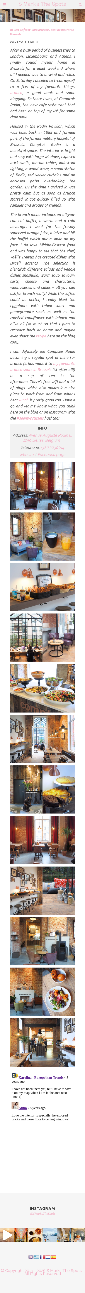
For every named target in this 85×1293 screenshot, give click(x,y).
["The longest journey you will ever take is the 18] (49, 1235)
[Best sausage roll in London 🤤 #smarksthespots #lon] (78, 1235)
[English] (31, 1256)
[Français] (42, 1256)
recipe (41, 336)
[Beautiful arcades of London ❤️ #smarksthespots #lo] (21, 1235)
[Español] (54, 1256)
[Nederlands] (48, 1256)
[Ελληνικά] (37, 1256)
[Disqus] (42, 1124)
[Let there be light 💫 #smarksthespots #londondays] (64, 1235)
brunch (16, 92)
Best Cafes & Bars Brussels (31, 30)
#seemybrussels (30, 418)
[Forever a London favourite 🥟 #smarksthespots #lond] (35, 1235)
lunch (23, 400)
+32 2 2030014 (52, 447)
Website (26, 454)
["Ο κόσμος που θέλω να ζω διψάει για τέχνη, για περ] (7, 1235)
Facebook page (52, 454)
